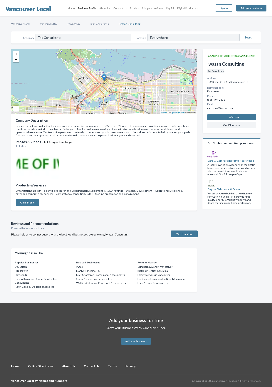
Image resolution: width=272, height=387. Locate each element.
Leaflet (164, 112)
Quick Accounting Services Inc (94, 278)
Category (28, 37)
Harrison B (21, 274)
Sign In (224, 8)
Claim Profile (27, 202)
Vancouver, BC (48, 23)
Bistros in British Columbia (152, 270)
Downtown (73, 23)
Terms (112, 366)
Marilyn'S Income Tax (88, 270)
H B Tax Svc (21, 270)
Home (71, 8)
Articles (134, 8)
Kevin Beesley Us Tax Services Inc (34, 286)
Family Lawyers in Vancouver (153, 274)
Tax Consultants (99, 23)
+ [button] (16, 54)
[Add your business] (136, 337)
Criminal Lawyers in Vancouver (154, 266)
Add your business (152, 8)
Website (234, 117)
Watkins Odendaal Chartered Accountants (101, 283)
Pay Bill (170, 8)
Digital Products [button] (186, 8)
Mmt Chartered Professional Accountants (100, 274)
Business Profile (87, 8)
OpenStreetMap (178, 112)
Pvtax (79, 266)
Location (141, 37)
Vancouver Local (20, 23)
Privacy (130, 366)
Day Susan (21, 266)
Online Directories (40, 366)
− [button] (16, 59)
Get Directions (231, 125)
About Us (104, 8)
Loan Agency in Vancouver (152, 283)
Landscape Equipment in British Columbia (161, 278)
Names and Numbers (52, 380)
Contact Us (120, 8)
